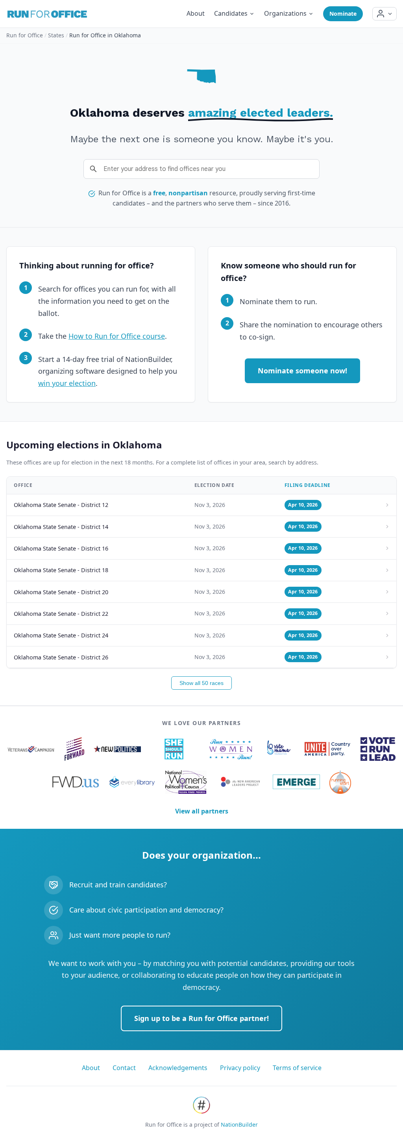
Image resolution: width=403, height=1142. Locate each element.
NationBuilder (239, 1124)
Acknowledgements (177, 1067)
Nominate (343, 13)
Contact (124, 1067)
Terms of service (297, 1067)
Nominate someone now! (302, 370)
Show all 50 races (201, 683)
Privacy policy (240, 1067)
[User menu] (384, 13)
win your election (67, 383)
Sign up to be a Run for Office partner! (201, 1018)
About (196, 13)
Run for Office (24, 35)
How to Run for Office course (116, 336)
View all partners (201, 811)
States (56, 35)
